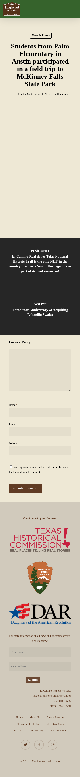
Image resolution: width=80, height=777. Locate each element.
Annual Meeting (55, 717)
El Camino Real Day (27, 724)
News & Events (41, 35)
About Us (34, 717)
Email (13, 424)
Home (19, 717)
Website (13, 443)
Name (13, 405)
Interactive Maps (55, 724)
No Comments (60, 94)
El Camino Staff (23, 94)
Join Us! (17, 730)
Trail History (36, 730)
